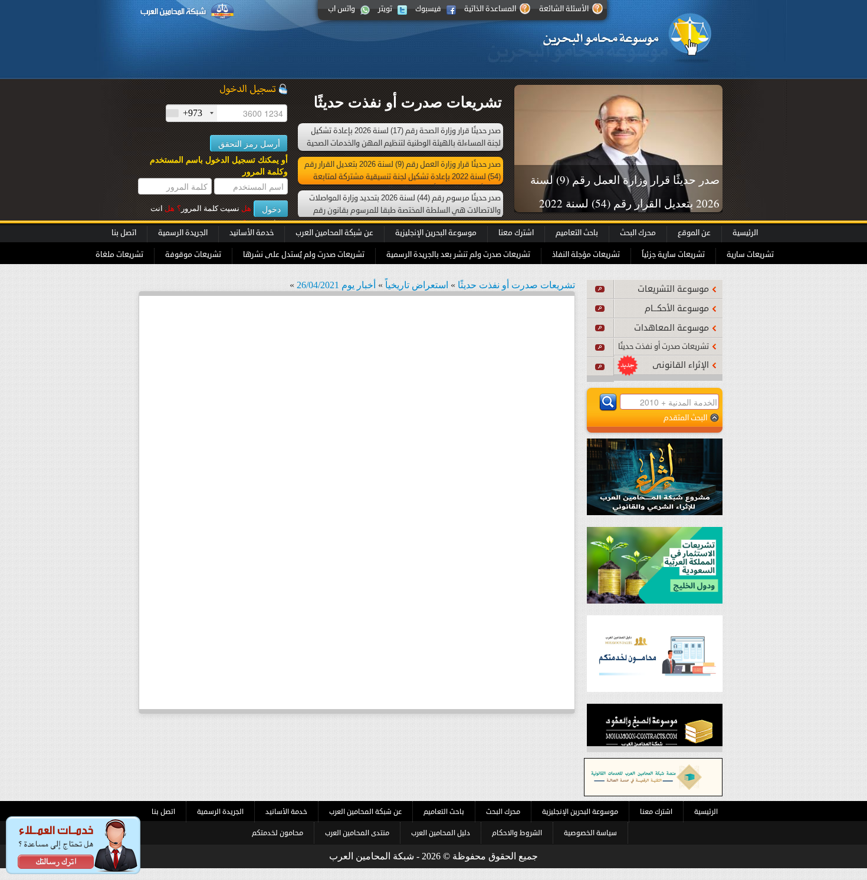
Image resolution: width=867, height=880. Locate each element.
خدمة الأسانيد (251, 233)
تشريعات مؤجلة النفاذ (586, 254)
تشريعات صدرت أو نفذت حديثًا (663, 346)
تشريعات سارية (750, 254)
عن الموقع (694, 233)
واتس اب (341, 9)
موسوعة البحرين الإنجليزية (436, 233)
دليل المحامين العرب (440, 833)
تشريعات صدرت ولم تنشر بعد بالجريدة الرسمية (458, 254)
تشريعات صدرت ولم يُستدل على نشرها (303, 254)
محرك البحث (638, 233)
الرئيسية (745, 233)
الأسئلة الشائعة (564, 9)
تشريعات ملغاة (119, 254)
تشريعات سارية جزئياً (673, 254)
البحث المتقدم (685, 417)
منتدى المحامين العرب (357, 833)
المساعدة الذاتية (490, 9)
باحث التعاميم (577, 233)
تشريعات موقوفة (193, 254)
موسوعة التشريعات (673, 289)
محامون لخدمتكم (277, 833)
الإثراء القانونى (680, 365)
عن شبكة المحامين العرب (334, 233)
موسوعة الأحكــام (677, 308)
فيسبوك (428, 9)
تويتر (385, 9)
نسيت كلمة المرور (214, 208)
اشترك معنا (516, 233)
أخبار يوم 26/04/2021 (336, 285)
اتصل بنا (123, 233)
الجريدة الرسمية (183, 233)
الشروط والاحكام (517, 833)
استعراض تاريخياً (416, 285)
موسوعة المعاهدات (671, 328)
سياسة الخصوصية (590, 833)
